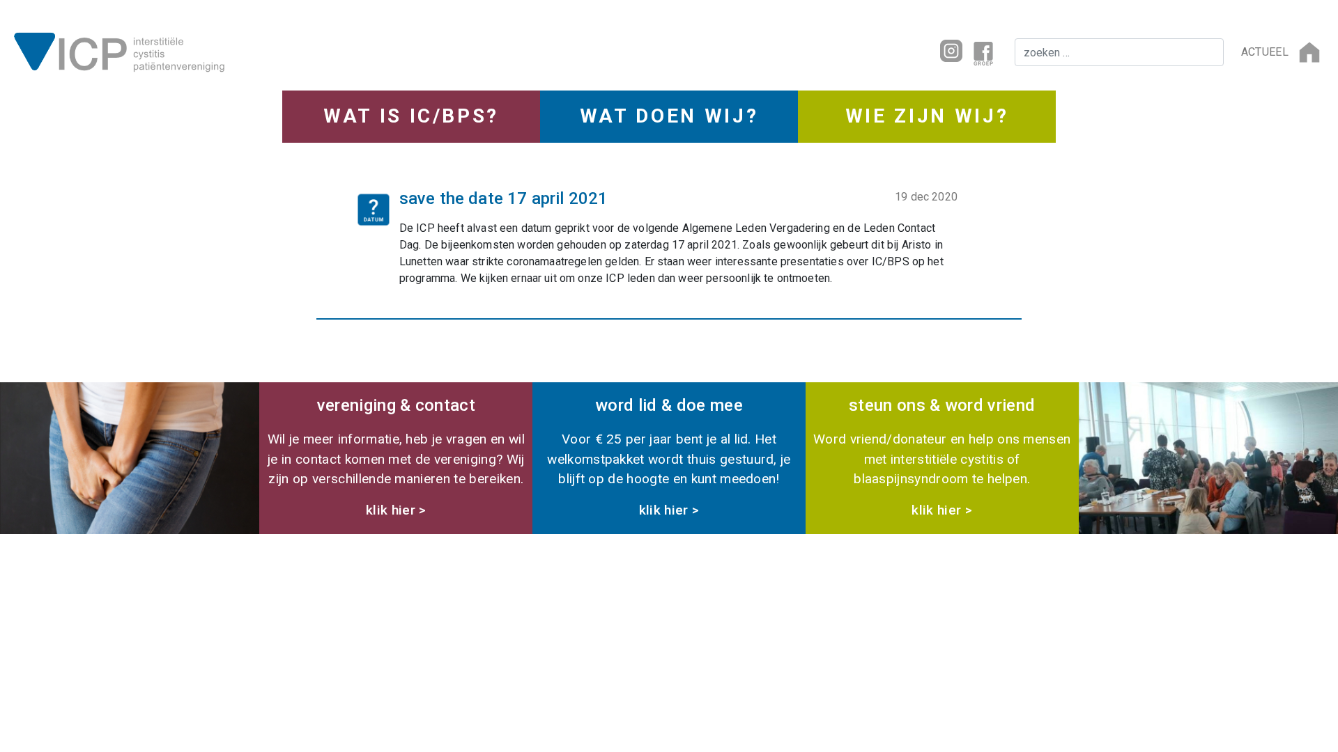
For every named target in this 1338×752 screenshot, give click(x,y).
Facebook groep (983, 52)
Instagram (951, 51)
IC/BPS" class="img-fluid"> (303, 51)
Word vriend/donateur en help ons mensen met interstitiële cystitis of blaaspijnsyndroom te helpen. (941, 456)
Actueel (1265, 51)
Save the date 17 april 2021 (503, 198)
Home (1309, 52)
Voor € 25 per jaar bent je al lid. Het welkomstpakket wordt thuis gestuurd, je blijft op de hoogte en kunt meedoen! (668, 456)
